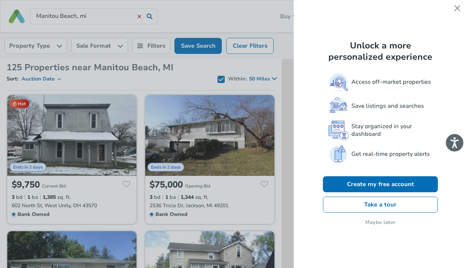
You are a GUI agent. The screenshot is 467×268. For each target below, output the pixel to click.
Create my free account (380, 184)
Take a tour (380, 205)
